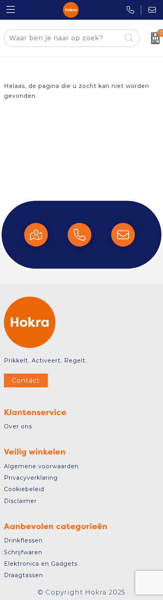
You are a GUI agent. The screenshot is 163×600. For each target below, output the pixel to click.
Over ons (18, 426)
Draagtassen (23, 575)
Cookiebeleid (24, 489)
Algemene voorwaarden (41, 466)
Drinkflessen (23, 540)
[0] (153, 38)
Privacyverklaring (31, 477)
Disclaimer (20, 501)
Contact (26, 380)
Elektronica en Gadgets (41, 563)
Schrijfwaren (23, 552)
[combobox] (62, 38)
